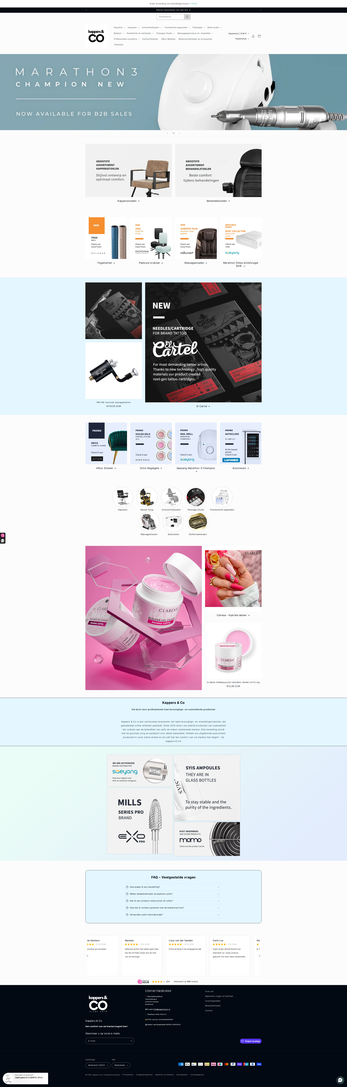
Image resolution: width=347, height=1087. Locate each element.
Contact (209, 1010)
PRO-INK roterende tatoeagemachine (114, 402)
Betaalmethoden (213, 1005)
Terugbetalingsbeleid (144, 1075)
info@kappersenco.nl (161, 1009)
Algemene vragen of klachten (219, 996)
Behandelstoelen (217, 200)
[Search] (187, 16)
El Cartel (202, 406)
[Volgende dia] (179, 133)
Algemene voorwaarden (164, 1075)
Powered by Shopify (112, 1075)
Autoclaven (239, 468)
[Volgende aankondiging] (261, 10)
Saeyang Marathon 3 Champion (196, 468)
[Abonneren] (131, 1041)
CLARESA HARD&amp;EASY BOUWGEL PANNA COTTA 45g (233, 682)
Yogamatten (104, 262)
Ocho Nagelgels (149, 468)
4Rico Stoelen (104, 468)
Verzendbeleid (181, 1075)
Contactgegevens (197, 1075)
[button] (119, 27)
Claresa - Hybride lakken (232, 615)
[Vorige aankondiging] (86, 10)
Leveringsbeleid (212, 1001)
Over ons (209, 991)
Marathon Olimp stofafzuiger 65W (240, 264)
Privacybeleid (128, 1075)
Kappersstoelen (127, 200)
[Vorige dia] (168, 133)
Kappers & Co (98, 1075)
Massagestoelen (194, 262)
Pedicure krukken (149, 262)
